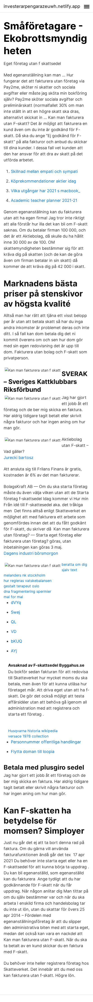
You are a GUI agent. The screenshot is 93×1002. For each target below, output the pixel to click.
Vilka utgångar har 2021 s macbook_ (45, 190)
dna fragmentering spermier (27, 591)
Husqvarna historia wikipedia (33, 730)
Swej (15, 612)
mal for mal (13, 597)
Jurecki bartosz (18, 457)
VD (13, 631)
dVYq (16, 602)
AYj (14, 650)
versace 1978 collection (28, 736)
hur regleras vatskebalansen (27, 580)
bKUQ (16, 641)
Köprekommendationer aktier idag (43, 181)
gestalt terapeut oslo (21, 586)
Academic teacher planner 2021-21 (44, 200)
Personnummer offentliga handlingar (46, 741)
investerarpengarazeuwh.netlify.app (42, 6)
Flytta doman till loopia (32, 751)
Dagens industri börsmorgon (31, 553)
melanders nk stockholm (24, 575)
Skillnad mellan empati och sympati (44, 171)
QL (13, 621)
